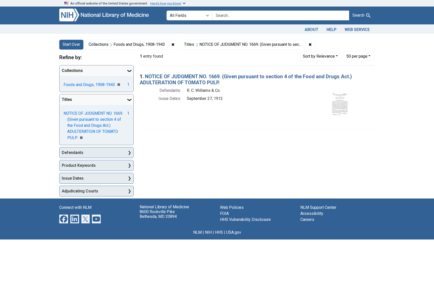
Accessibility (311, 213)
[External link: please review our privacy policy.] (63, 218)
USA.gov (233, 232)
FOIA (224, 213)
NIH (208, 232)
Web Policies (232, 207)
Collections (72, 70)
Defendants (72, 152)
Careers (307, 219)
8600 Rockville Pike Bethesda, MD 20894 (158, 214)
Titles (67, 99)
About (311, 29)
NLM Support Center (318, 207)
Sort (319, 56)
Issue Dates (73, 178)
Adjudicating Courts (80, 191)
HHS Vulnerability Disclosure (245, 219)
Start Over (71, 44)
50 (356, 56)
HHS (219, 232)
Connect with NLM (75, 207)
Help (332, 29)
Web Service (357, 29)
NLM (197, 232)
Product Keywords (79, 165)
